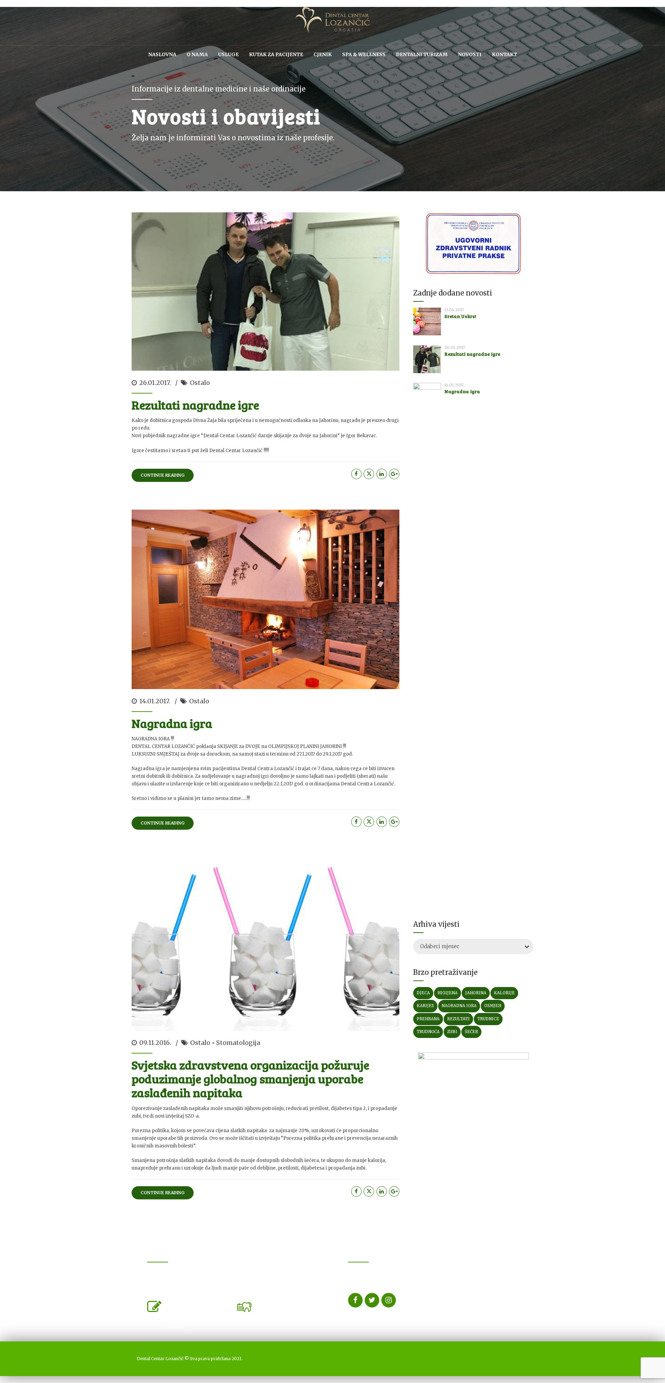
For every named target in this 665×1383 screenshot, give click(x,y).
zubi (452, 1031)
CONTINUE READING (163, 475)
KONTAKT (504, 54)
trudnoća (428, 1031)
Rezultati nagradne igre (195, 404)
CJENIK (322, 54)
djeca (423, 992)
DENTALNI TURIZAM (421, 54)
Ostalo (200, 383)
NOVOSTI (469, 54)
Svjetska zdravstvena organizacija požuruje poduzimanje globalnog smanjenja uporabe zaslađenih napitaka (250, 1078)
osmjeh (492, 1005)
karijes (425, 1005)
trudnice (488, 1018)
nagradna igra (459, 1005)
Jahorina (475, 992)
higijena (447, 992)
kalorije (504, 992)
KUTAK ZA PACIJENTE (276, 54)
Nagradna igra (172, 723)
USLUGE (228, 54)
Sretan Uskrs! (460, 316)
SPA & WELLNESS (363, 54)
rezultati (458, 1018)
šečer (471, 1031)
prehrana (428, 1018)
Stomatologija (238, 1043)
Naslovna (162, 54)
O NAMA (197, 54)
